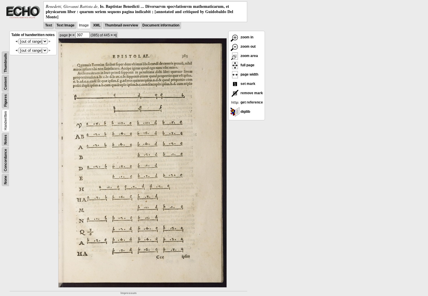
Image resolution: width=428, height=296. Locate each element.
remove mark (251, 93)
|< (70, 35)
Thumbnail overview (121, 25)
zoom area (249, 56)
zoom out (248, 46)
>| (115, 35)
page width (249, 74)
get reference (251, 102)
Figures (5, 100)
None (5, 180)
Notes (5, 140)
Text (48, 25)
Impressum (129, 293)
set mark (247, 84)
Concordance (5, 160)
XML (96, 25)
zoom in (246, 37)
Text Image (65, 25)
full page (247, 65)
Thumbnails (5, 62)
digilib (245, 112)
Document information (160, 25)
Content (5, 83)
